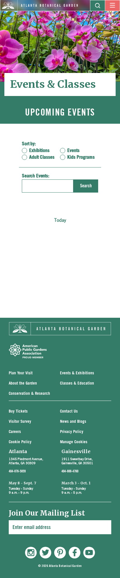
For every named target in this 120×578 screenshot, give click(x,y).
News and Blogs (73, 422)
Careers (15, 432)
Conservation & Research (29, 394)
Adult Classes (41, 157)
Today (60, 220)
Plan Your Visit (21, 373)
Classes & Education (77, 383)
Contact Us (69, 411)
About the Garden (23, 383)
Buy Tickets (18, 411)
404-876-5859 (17, 471)
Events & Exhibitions (77, 373)
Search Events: (35, 176)
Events (73, 150)
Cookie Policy (20, 442)
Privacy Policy (71, 432)
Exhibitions (39, 150)
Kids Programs (81, 157)
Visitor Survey (20, 422)
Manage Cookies (73, 442)
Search (86, 186)
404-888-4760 (69, 471)
